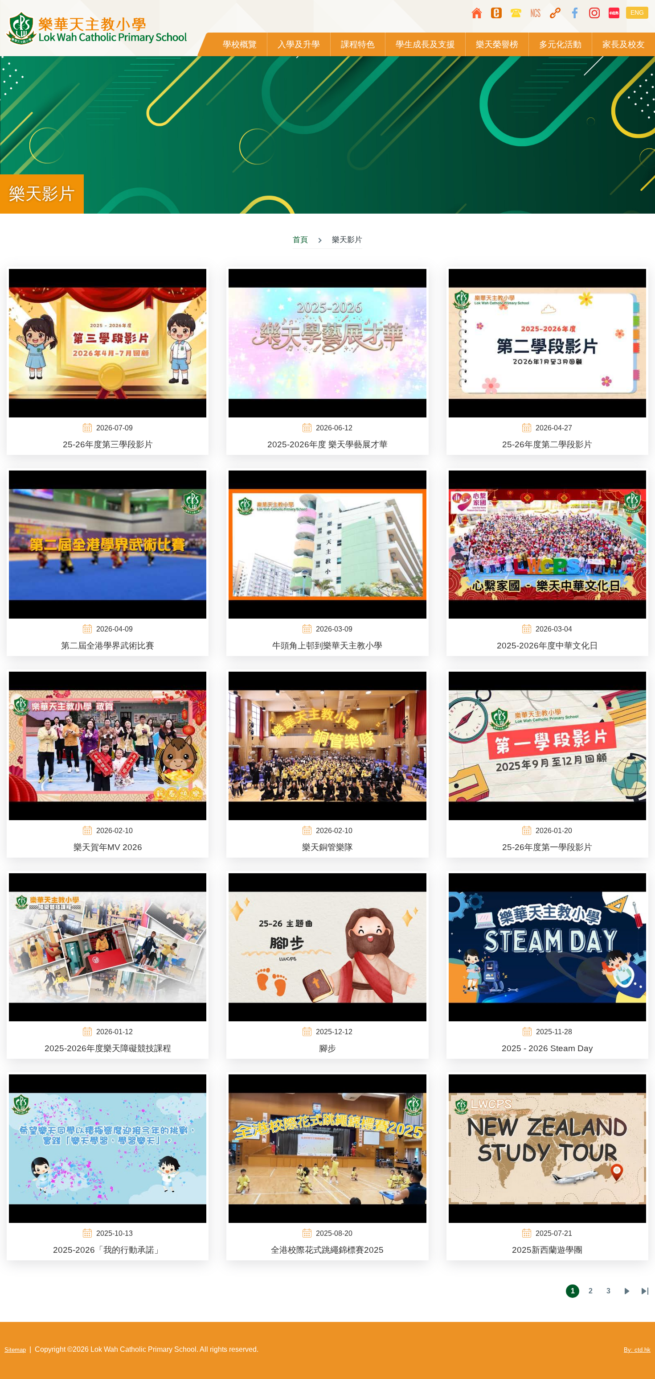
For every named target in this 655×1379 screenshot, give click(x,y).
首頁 (300, 239)
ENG (637, 12)
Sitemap (15, 1349)
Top (621, 1345)
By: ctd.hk (637, 1349)
